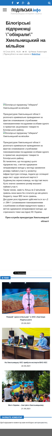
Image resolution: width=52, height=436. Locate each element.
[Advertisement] (26, 81)
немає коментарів (39, 51)
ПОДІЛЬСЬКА (26, 10)
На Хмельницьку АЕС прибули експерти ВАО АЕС (26, 362)
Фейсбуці (36, 54)
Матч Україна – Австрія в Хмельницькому (26, 405)
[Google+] (23, 3)
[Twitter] (18, 3)
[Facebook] (12, 3)
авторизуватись (40, 423)
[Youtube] (28, 3)
